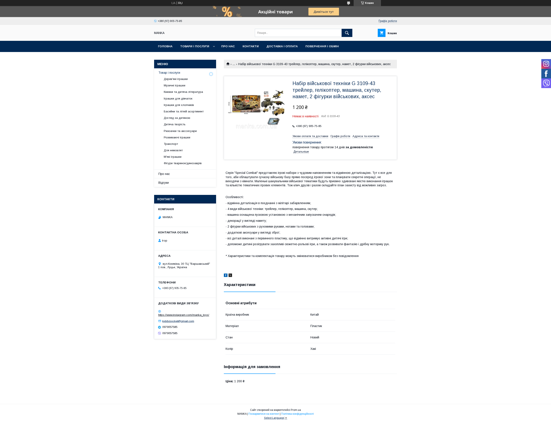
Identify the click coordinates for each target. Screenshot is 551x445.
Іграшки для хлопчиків (179, 105)
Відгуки (163, 182)
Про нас (228, 46)
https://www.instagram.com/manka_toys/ (183, 315)
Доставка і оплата (282, 46)
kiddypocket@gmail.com (178, 321)
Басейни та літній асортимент (184, 111)
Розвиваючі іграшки (177, 137)
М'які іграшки (172, 156)
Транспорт (171, 143)
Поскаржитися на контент (263, 413)
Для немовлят (173, 150)
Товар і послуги (169, 72)
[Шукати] (347, 33)
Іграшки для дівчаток (178, 98)
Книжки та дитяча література (183, 91)
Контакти (251, 46)
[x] (230, 276)
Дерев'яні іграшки (176, 79)
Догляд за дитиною (177, 117)
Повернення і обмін (322, 46)
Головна (165, 46)
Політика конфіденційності (297, 413)
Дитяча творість (175, 124)
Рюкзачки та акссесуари (180, 131)
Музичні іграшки (174, 85)
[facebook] (226, 276)
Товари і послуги (194, 46)
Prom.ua (296, 409)
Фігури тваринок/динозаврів (183, 163)
